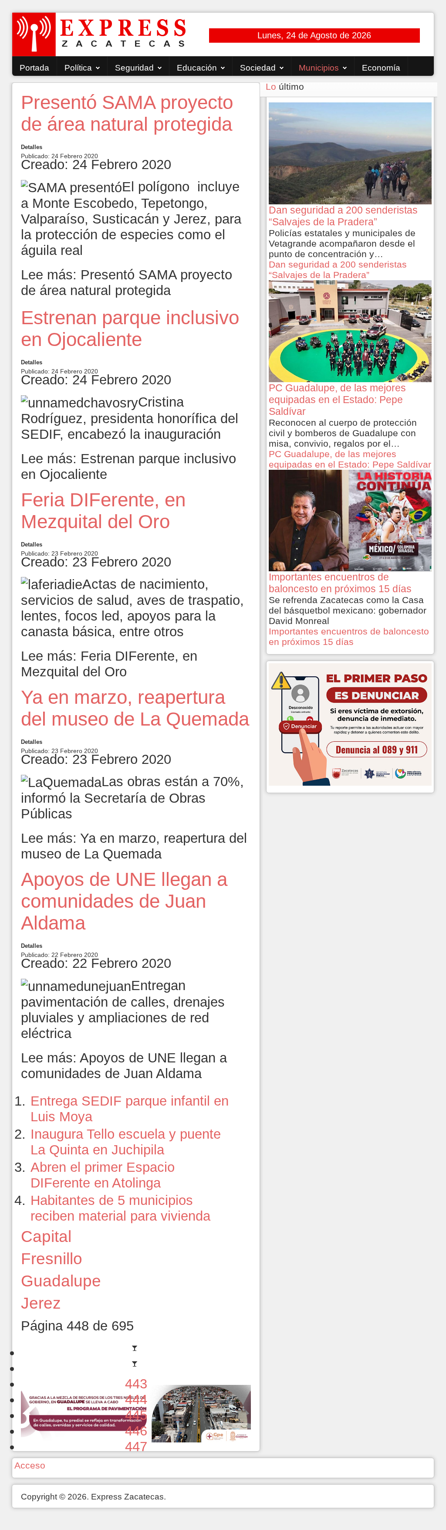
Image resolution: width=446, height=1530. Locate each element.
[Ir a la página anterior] (135, 1368)
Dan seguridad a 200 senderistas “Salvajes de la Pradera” (338, 269)
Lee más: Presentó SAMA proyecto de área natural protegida (126, 282)
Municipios (319, 67)
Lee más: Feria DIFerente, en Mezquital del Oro (109, 663)
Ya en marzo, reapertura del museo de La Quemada (135, 707)
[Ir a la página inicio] (135, 1352)
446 (136, 1430)
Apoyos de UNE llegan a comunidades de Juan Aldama (124, 900)
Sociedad (258, 67)
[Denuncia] (350, 724)
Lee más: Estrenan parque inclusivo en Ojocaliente (128, 466)
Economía (381, 67)
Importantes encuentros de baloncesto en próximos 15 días (349, 636)
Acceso (29, 1465)
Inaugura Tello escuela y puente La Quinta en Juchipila (125, 1141)
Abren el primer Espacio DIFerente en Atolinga (102, 1175)
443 (136, 1383)
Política (78, 67)
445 (136, 1415)
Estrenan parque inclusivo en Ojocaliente (130, 328)
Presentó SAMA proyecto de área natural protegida (127, 113)
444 (136, 1399)
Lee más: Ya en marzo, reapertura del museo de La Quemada (134, 846)
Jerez (41, 1303)
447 (136, 1446)
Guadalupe (61, 1281)
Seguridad (134, 67)
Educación (197, 67)
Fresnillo (51, 1258)
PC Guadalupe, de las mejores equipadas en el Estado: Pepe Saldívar (350, 459)
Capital (46, 1236)
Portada (34, 67)
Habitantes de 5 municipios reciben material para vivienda (120, 1208)
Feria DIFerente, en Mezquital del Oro (103, 510)
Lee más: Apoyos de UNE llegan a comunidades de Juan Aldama (124, 1065)
